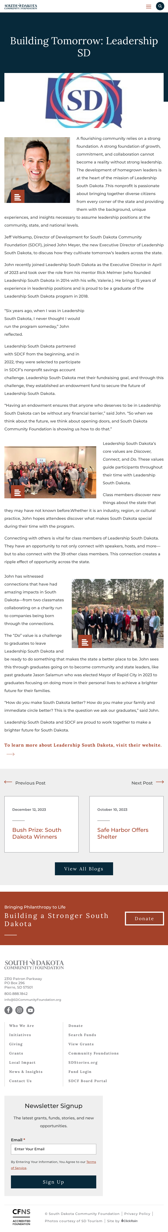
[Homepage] (34, 968)
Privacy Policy (137, 1214)
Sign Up (54, 1182)
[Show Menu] (149, 6)
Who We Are (21, 1025)
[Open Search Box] (160, 6)
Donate (75, 1025)
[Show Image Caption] (17, 196)
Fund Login (80, 1071)
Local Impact (22, 1062)
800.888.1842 (16, 994)
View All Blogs (84, 869)
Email (16, 1140)
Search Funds (82, 1035)
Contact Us (20, 1081)
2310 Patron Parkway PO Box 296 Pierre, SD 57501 (23, 983)
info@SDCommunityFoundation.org (32, 1000)
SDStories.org (83, 1062)
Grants (16, 1053)
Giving (16, 1044)
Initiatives (20, 1035)
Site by (114, 1221)
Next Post (142, 782)
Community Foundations (93, 1053)
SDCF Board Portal (87, 1081)
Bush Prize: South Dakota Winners (36, 833)
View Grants (81, 1044)
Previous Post (30, 782)
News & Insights (26, 1071)
